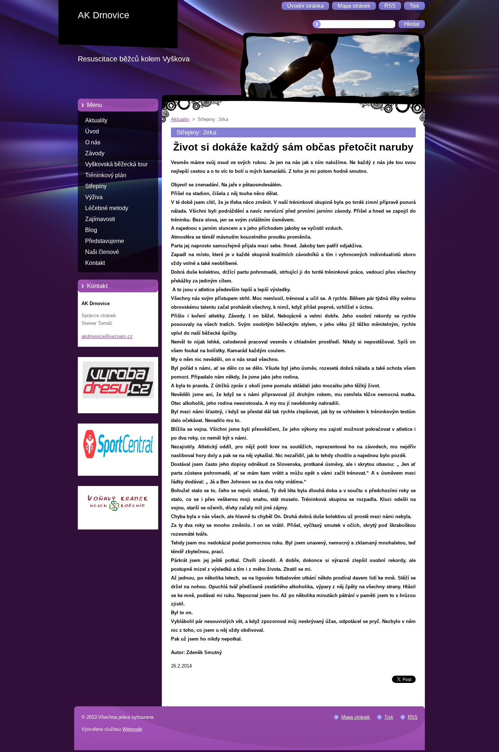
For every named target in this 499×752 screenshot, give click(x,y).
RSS (413, 717)
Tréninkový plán (105, 175)
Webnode (132, 729)
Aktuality (96, 120)
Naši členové (102, 252)
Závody (94, 153)
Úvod (92, 131)
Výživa (94, 197)
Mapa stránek (355, 717)
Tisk (388, 717)
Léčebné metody (106, 208)
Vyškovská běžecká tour (116, 164)
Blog (91, 230)
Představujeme (104, 241)
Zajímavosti (100, 219)
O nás (92, 142)
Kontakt (95, 263)
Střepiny (96, 186)
